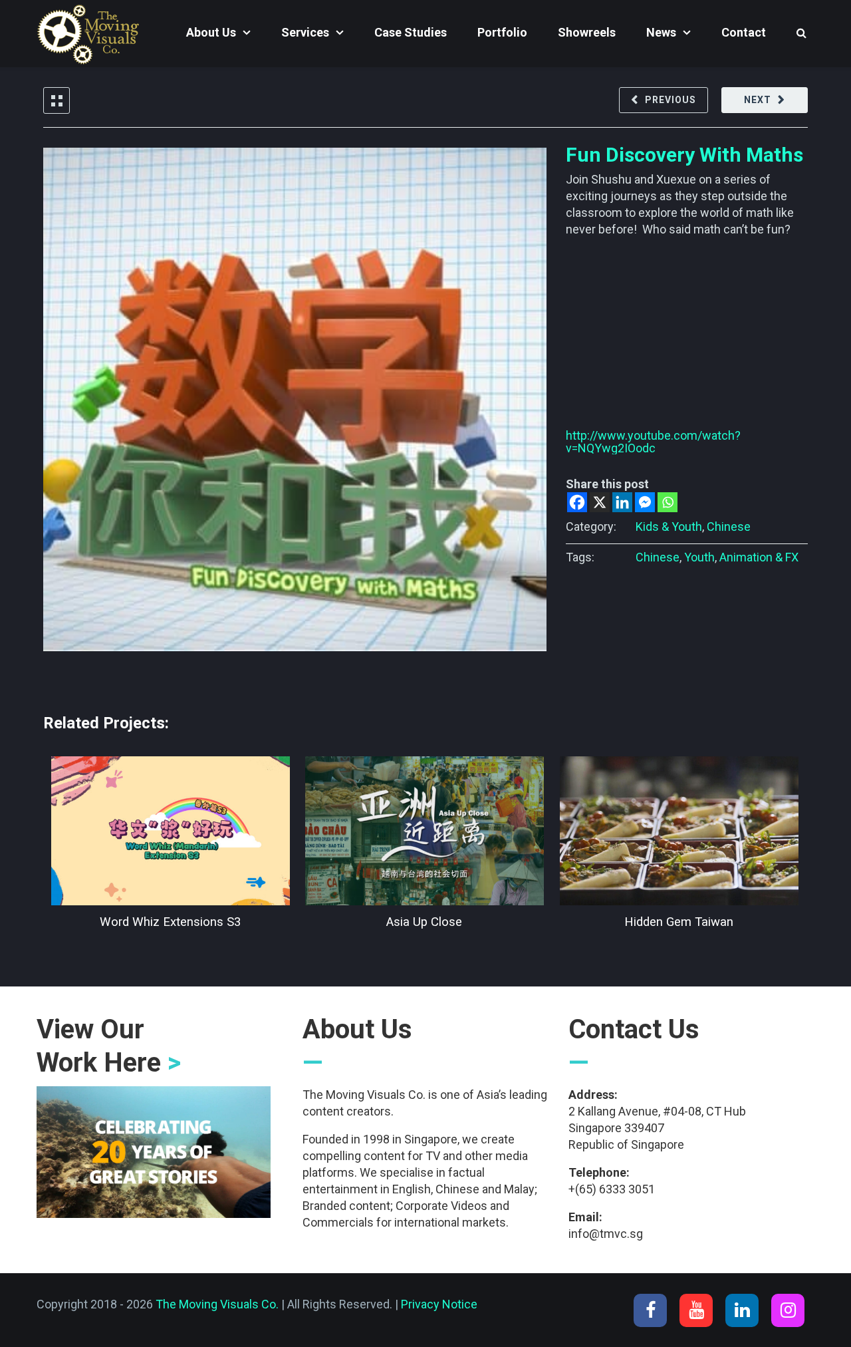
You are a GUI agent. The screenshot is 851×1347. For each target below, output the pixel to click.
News (661, 32)
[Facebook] (577, 502)
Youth (699, 557)
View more (170, 830)
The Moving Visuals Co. (217, 1304)
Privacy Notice (439, 1304)
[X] (600, 502)
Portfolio (502, 32)
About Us (211, 32)
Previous (670, 99)
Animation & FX (758, 557)
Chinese (729, 526)
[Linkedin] (622, 502)
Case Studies (410, 32)
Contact (743, 32)
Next (757, 99)
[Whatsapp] (667, 502)
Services (305, 32)
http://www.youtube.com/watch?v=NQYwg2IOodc (653, 441)
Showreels (587, 32)
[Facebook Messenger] (645, 502)
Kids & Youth (669, 526)
